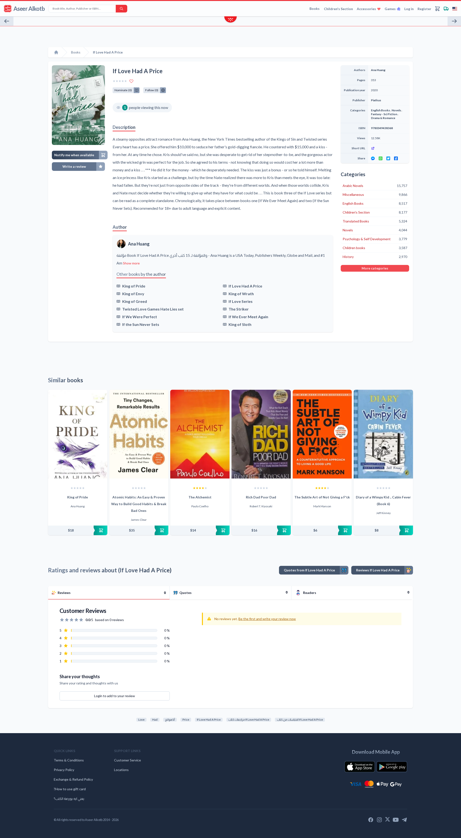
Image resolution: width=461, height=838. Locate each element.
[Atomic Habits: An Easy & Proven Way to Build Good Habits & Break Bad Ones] (139, 434)
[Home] (56, 52)
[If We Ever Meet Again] (454, 21)
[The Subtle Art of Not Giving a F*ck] (322, 434)
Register (424, 9)
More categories (375, 268)
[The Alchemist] (200, 434)
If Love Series (241, 301)
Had (155, 719)
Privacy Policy (64, 770)
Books (314, 8)
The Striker (239, 309)
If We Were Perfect (139, 316)
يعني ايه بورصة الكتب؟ (69, 798)
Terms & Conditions (69, 760)
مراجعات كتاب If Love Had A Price (248, 719)
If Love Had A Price (245, 286)
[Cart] (437, 8)
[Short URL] (388, 148)
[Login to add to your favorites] (131, 81)
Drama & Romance (383, 118)
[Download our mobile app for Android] (391, 766)
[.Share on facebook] (396, 158)
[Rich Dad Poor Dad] (261, 434)
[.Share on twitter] (388, 158)
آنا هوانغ (170, 719)
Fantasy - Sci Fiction (384, 114)
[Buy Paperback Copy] (77, 530)
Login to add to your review (114, 696)
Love (141, 719)
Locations (121, 770)
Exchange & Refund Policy (73, 779)
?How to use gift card (70, 789)
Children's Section (338, 9)
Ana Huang (139, 243)
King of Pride (133, 286)
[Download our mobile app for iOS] (359, 766)
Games (390, 9)
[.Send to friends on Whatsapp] (380, 158)
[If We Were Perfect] (6, 21)
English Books (380, 110)
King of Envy (133, 293)
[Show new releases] (230, 20)
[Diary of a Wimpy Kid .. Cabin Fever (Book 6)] (383, 434)
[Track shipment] (446, 8)
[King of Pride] (77, 434)
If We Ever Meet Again (248, 316)
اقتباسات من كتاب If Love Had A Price (300, 719)
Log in (409, 9)
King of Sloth (240, 324)
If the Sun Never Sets (140, 324)
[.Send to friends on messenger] (373, 158)
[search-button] (121, 8)
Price (185, 719)
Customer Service (127, 760)
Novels (396, 110)
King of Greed (134, 301)
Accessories (366, 9)
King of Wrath (241, 293)
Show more (131, 263)
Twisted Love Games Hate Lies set (153, 309)
